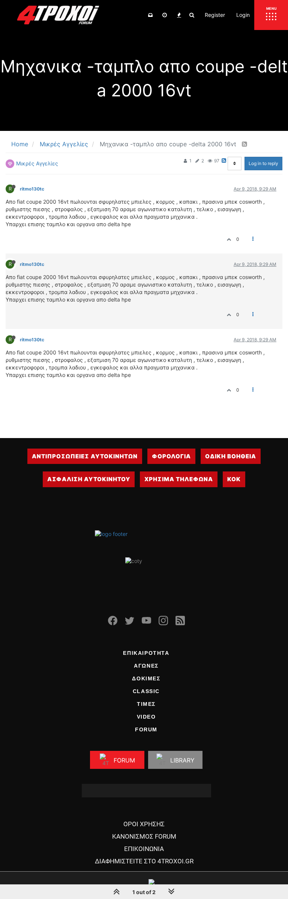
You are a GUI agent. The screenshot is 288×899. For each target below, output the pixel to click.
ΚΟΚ (234, 479)
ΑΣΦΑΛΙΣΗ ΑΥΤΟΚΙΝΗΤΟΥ (88, 479)
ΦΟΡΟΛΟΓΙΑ (171, 456)
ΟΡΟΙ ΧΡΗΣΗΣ (144, 824)
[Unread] (150, 15)
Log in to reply (263, 163)
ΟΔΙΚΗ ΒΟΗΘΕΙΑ (230, 456)
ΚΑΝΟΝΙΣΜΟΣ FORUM (144, 836)
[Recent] (165, 15)
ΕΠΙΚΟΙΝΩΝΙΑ (144, 848)
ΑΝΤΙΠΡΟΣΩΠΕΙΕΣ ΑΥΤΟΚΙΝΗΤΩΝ (85, 456)
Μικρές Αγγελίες (37, 163)
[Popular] (179, 15)
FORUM (146, 729)
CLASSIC (146, 691)
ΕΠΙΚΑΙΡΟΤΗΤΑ (146, 653)
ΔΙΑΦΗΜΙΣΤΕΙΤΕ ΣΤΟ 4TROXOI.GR (144, 861)
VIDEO (146, 717)
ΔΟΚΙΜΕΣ (146, 678)
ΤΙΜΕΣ (146, 704)
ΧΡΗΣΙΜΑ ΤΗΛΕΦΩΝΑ (178, 479)
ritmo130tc (32, 189)
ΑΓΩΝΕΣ (146, 666)
